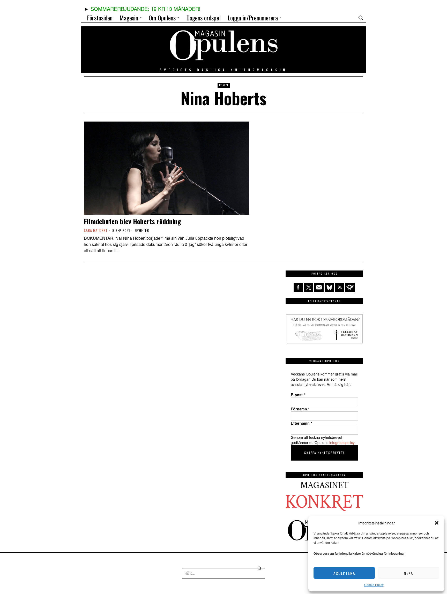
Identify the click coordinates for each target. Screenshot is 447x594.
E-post (298, 394)
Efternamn (301, 423)
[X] (308, 287)
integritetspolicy (341, 442)
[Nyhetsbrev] (350, 287)
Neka (408, 573)
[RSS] (339, 287)
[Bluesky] (329, 287)
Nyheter (142, 230)
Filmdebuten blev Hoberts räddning (132, 221)
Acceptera (344, 573)
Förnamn (300, 408)
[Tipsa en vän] (319, 287)
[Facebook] (298, 287)
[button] (436, 522)
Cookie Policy (374, 584)
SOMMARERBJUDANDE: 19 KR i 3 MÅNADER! (145, 8)
